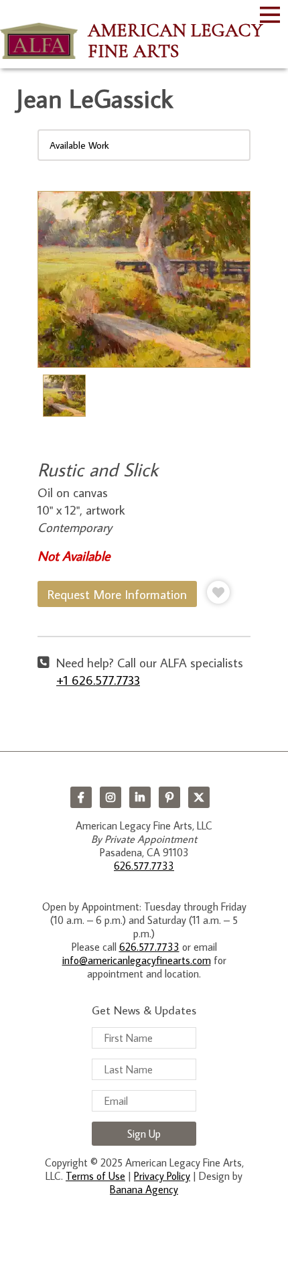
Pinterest (169, 797)
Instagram (110, 797)
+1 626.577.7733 (98, 679)
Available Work (79, 145)
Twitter (199, 797)
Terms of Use (95, 1176)
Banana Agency (144, 1189)
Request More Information (117, 594)
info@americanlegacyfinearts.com (136, 960)
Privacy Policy (162, 1176)
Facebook (81, 797)
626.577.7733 (144, 865)
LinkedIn (140, 797)
